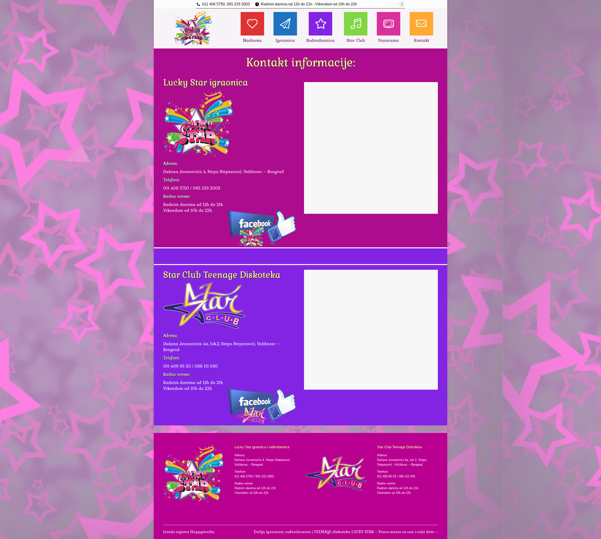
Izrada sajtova (176, 531)
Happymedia (202, 531)
